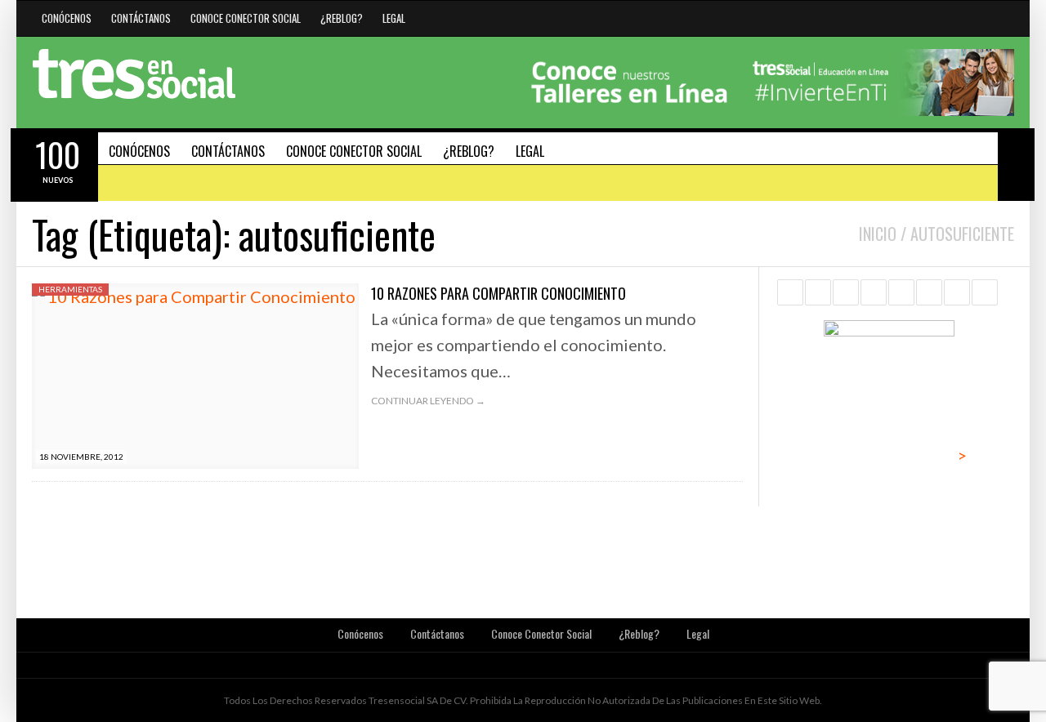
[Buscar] (1016, 146)
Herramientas (70, 289)
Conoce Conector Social (245, 18)
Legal (393, 18)
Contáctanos (141, 18)
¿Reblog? (341, 18)
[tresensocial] (134, 74)
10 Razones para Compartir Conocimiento (498, 293)
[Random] (1016, 182)
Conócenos (67, 18)
